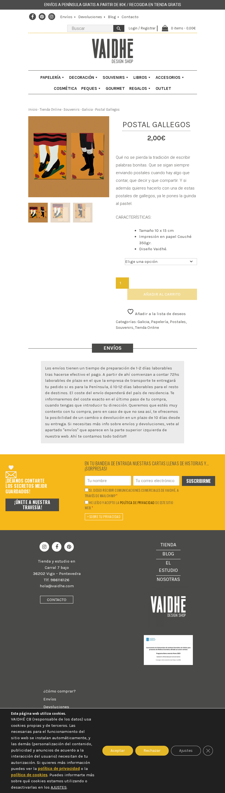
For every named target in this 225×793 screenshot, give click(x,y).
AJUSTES (59, 787)
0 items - (183, 28)
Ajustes (186, 750)
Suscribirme (198, 481)
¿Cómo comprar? (59, 691)
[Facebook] (32, 16)
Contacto (130, 17)
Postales (178, 321)
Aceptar (118, 750)
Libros (140, 77)
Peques (89, 88)
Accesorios (168, 77)
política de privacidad (137, 503)
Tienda (168, 545)
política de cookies (29, 774)
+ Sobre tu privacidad (104, 516)
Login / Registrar (142, 28)
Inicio (32, 109)
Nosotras (168, 579)
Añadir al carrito (162, 294)
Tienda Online (50, 109)
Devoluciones (90, 17)
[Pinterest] (42, 16)
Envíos (66, 17)
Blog (112, 17)
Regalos (138, 88)
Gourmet (115, 88)
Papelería (50, 77)
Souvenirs (114, 77)
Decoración (81, 77)
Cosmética (65, 88)
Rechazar (152, 750)
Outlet (163, 88)
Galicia (87, 109)
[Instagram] (52, 16)
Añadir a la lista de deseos (160, 313)
